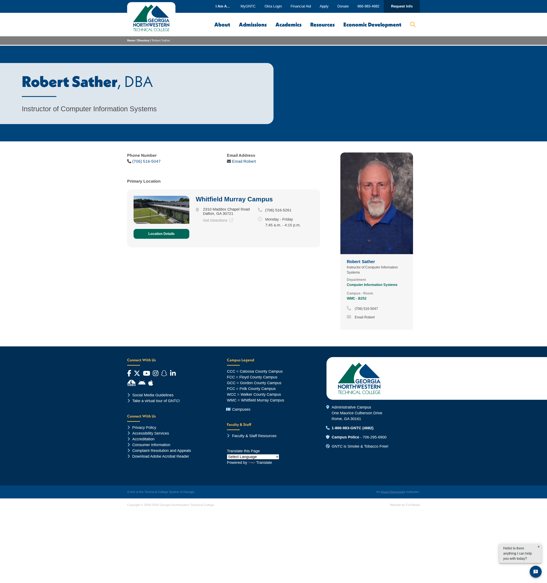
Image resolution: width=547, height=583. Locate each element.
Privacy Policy (144, 427)
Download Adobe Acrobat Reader (160, 456)
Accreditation (143, 439)
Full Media (413, 505)
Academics (288, 24)
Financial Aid (301, 6)
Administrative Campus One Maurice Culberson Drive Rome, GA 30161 (357, 413)
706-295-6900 (375, 437)
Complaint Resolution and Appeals (161, 450)
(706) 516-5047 (146, 161)
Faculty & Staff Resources (254, 436)
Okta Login (273, 6)
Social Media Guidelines (153, 395)
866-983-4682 (368, 6)
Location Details (161, 234)
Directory (143, 40)
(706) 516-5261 (278, 210)
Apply (324, 6)
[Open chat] (536, 572)
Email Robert (244, 161)
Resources (322, 24)
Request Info (402, 6)
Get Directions (215, 220)
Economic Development (372, 24)
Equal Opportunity (393, 492)
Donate (343, 6)
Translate (264, 462)
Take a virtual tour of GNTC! (156, 401)
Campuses (241, 409)
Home (131, 40)
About (222, 24)
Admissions (253, 24)
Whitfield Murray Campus (234, 199)
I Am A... (223, 6)
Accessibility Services (150, 433)
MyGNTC (248, 6)
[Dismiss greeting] (539, 547)
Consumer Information (151, 445)
